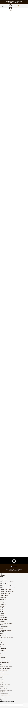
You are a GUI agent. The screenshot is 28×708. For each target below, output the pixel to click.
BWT (4, 224)
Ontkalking (5, 463)
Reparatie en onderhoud (5, 674)
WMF (4, 310)
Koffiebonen (20, 73)
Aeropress (5, 210)
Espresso (13, 78)
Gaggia (4, 407)
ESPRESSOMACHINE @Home (6, 623)
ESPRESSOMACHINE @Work (6, 630)
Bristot (9, 74)
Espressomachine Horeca (8, 357)
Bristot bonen (14, 74)
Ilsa (3, 258)
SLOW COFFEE (5, 471)
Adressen (2, 698)
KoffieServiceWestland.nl (10, 5)
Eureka (4, 237)
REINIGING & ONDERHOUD (8, 446)
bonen (5, 74)
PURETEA (5, 285)
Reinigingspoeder (6, 465)
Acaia (4, 473)
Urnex (4, 304)
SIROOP (2, 682)
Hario (4, 254)
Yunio (4, 306)
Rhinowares (5, 483)
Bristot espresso (22, 74)
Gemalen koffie (6, 318)
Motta (4, 268)
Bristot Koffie (11, 73)
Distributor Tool (6, 419)
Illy (3, 256)
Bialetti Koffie (6, 218)
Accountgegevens (4, 693)
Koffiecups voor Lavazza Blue (9, 329)
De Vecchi (5, 231)
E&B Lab (4, 479)
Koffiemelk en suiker (7, 339)
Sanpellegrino (3, 619)
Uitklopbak (5, 440)
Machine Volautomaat (7, 456)
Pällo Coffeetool (6, 277)
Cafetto (4, 226)
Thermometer (5, 438)
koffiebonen (18, 78)
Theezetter (5, 353)
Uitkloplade (5, 442)
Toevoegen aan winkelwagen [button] (20, 166)
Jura (3, 262)
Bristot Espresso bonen (7, 75)
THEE (3, 343)
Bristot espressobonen (13, 77)
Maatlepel (5, 425)
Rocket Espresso (6, 291)
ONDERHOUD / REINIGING (8, 411)
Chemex (4, 228)
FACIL (4, 395)
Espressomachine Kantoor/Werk (10, 380)
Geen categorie (5, 382)
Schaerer (4, 298)
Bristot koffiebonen (6, 78)
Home (2, 9)
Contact (1, 676)
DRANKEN (2, 606)
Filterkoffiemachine (7, 370)
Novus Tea (5, 274)
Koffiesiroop (5, 341)
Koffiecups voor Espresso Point (9, 326)
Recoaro (2, 615)
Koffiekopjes (5, 337)
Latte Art (4, 421)
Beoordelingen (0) (14, 90)
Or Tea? (4, 275)
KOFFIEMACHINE (6, 355)
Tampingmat (5, 436)
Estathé (2, 611)
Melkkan (4, 427)
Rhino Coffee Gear (6, 289)
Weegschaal (5, 444)
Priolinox (5, 279)
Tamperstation (6, 434)
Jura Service (2, 672)
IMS (3, 260)
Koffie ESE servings (7, 333)
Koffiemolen (5, 378)
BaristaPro (5, 214)
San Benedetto (3, 617)
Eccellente (5, 239)
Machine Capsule (6, 448)
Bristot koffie (22, 77)
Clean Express (6, 230)
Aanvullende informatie (14, 87)
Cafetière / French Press (8, 368)
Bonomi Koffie (6, 222)
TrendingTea (3, 604)
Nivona (4, 270)
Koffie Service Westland (5, 668)
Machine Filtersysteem (8, 452)
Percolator (5, 372)
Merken (6, 9)
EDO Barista (5, 241)
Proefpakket (5, 314)
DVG (4, 235)
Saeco (4, 295)
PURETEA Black (6, 349)
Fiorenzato (5, 247)
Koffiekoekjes (5, 335)
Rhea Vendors (5, 287)
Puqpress (5, 281)
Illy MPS (5, 397)
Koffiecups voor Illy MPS (8, 328)
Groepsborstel (6, 458)
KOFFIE (16, 73)
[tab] (14, 84)
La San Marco (6, 209)
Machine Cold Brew (7, 450)
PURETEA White (6, 351)
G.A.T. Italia (5, 253)
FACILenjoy (5, 245)
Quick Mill (5, 293)
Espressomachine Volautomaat (9, 361)
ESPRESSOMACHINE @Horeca (6, 637)
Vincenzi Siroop (6, 308)
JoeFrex (4, 264)
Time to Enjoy (6, 300)
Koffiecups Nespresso (7, 331)
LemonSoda (3, 613)
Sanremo (4, 297)
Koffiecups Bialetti (7, 320)
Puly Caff (5, 283)
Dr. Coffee (5, 233)
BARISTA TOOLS (6, 413)
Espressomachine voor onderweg (10, 363)
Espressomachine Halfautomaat (9, 359)
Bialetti (4, 216)
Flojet (4, 249)
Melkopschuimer (6, 374)
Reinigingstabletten (7, 467)
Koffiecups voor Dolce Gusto (9, 324)
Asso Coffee (5, 212)
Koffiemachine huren (4, 670)
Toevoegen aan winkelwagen (15, 67)
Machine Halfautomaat (8, 454)
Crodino (2, 609)
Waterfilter (5, 469)
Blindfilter (5, 417)
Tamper (4, 433)
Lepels (4, 423)
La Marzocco (5, 266)
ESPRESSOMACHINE (7, 386)
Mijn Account (3, 691)
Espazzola (5, 243)
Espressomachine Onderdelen (9, 366)
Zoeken (25, 200)
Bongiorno (2, 607)
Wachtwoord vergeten (5, 695)
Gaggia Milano (6, 251)
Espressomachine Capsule (8, 365)
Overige (4, 429)
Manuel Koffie (14, 169)
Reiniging (5, 431)
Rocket (4, 403)
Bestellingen (2, 697)
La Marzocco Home (7, 394)
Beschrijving (14, 84)
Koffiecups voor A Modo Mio (9, 322)
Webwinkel (4, 384)
